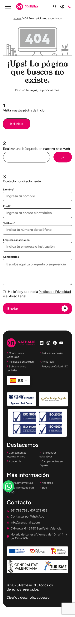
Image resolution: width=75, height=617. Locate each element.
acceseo (43, 597)
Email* (7, 206)
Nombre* (8, 189)
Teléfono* (9, 223)
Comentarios (11, 256)
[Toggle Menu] (8, 6)
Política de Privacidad (55, 292)
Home (17, 18)
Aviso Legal (17, 296)
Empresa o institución (16, 240)
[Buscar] (62, 157)
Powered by (13, 495)
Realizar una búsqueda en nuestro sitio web (36, 149)
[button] (16, 123)
